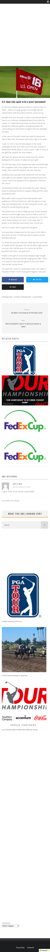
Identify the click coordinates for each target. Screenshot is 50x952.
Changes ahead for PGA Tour (12, 621)
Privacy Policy (20, 947)
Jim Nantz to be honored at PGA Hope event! (26, 311)
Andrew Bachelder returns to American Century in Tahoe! (23, 324)
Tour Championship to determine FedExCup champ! (20, 730)
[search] (44, 525)
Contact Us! (30, 947)
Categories (6, 923)
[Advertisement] (25, 37)
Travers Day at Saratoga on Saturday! (14, 675)
